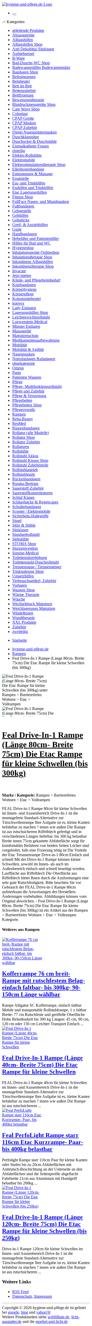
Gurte (16, 229)
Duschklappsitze (25, 137)
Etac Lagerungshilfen (29, 192)
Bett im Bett (22, 86)
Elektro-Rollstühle (27, 155)
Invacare (19, 271)
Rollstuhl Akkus (25, 456)
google (13, 1312)
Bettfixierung (22, 95)
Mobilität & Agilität (28, 349)
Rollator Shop (23, 437)
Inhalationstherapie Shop (32, 257)
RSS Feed (20, 1292)
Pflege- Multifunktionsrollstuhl (37, 386)
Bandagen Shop (25, 72)
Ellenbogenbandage (28, 169)
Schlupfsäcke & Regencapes (35, 502)
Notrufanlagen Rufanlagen (33, 359)
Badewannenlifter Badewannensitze (41, 67)
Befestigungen (24, 76)
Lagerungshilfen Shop (30, 312)
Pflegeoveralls (23, 409)
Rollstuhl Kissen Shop (30, 460)
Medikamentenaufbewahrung (36, 340)
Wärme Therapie (25, 594)
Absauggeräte (23, 35)
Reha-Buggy (22, 419)
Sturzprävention (25, 548)
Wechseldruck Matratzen (32, 604)
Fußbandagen (23, 206)
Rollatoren (20, 446)
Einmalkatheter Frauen (30, 146)
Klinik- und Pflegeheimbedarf (36, 280)
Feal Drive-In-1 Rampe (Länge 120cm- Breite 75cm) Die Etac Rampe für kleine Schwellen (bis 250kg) (44, 1227)
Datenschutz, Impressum (32, 1296)
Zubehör (19, 627)
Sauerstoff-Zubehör (28, 488)
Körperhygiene (24, 289)
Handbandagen (24, 234)
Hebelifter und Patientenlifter (35, 238)
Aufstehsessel (23, 53)
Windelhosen (22, 613)
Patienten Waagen (26, 377)
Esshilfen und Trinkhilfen (32, 187)
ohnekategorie (23, 363)
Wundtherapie (23, 617)
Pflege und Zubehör (28, 391)
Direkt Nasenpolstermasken (34, 132)
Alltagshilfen (22, 40)
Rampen (19, 414)
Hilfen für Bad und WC (31, 243)
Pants (16, 372)
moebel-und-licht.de (52, 1321)
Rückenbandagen (26, 479)
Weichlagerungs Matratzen (33, 608)
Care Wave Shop (26, 109)
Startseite (19, 640)
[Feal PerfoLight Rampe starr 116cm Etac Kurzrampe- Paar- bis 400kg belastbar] (22, 1124)
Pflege (17, 382)
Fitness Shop (22, 197)
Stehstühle (20, 539)
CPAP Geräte (23, 118)
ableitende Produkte (28, 30)
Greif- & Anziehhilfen (30, 224)
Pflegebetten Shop (27, 405)
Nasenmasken (23, 354)
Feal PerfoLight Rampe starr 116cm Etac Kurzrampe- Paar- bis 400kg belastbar (42, 1142)
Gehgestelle (21, 211)
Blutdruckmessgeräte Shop (33, 104)
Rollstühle (20, 451)
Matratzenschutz (25, 335)
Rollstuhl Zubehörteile (30, 465)
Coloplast (20, 113)
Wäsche (18, 599)
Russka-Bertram (25, 483)
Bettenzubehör (24, 90)
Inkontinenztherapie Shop (33, 266)
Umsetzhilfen (23, 576)
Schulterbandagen (26, 507)
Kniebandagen (24, 285)
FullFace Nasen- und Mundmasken (40, 201)
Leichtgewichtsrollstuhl (31, 317)
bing (24, 1312)
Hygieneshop (23, 248)
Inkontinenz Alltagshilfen (32, 261)
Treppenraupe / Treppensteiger (36, 567)
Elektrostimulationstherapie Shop (38, 164)
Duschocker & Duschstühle (34, 141)
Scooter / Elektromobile (31, 511)
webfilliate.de (58, 1317)
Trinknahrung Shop (28, 571)
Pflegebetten (22, 400)
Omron (18, 368)
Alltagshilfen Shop (27, 44)
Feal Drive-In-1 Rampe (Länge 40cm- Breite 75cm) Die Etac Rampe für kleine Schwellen (42, 1064)
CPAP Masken (24, 123)
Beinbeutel (21, 81)
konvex (18, 303)
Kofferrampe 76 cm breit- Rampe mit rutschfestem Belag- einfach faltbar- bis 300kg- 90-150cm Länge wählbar (43, 984)
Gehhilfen (20, 215)
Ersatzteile (20, 178)
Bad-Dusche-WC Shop (31, 63)
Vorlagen (19, 585)
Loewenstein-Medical (29, 322)
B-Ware (18, 58)
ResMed (19, 423)
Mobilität (19, 345)
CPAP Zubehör (24, 127)
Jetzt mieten (21, 275)
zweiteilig (20, 631)
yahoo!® (43, 1312)
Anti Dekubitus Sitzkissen (33, 49)
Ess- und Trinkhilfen (28, 183)
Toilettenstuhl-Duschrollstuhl (35, 562)
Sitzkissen (20, 530)
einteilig (18, 150)
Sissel (16, 520)
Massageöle (21, 331)
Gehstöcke (20, 220)
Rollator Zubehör (26, 442)
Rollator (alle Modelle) (30, 433)
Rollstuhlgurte (23, 474)
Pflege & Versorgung (29, 396)
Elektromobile (23, 160)
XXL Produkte (24, 622)
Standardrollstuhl (26, 534)
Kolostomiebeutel (26, 298)
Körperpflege (23, 294)
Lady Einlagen (24, 308)
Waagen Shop (23, 590)
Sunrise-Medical (25, 553)
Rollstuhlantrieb (25, 470)
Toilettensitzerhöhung (29, 557)
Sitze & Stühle (24, 525)
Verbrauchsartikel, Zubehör (34, 580)
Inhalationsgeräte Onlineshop (35, 252)
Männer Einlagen (26, 326)
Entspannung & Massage (32, 174)
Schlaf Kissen (23, 497)
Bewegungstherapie (28, 100)
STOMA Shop (24, 543)
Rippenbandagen (26, 428)
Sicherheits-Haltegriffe (30, 516)
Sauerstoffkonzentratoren (32, 493)
